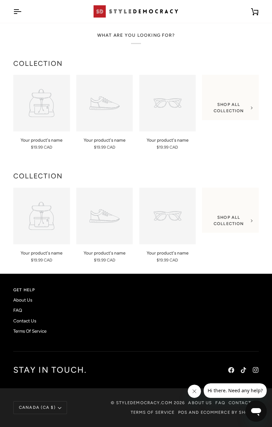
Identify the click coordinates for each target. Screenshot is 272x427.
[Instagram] (256, 370)
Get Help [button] (24, 289)
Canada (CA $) (37, 407)
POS (182, 412)
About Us (22, 300)
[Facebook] (231, 370)
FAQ (17, 310)
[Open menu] (23, 11)
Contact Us (24, 320)
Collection (38, 63)
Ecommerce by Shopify (230, 412)
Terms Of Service (29, 331)
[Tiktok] (243, 370)
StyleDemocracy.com (144, 402)
